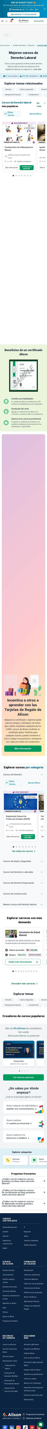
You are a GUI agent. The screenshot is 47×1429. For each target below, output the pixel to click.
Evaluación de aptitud (10, 1367)
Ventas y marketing (31, 1241)
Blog (4, 1308)
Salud (26, 1236)
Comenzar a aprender (26, 167)
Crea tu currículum (9, 1344)
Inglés (5, 1248)
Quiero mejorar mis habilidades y (22, 1107)
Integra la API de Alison (32, 1370)
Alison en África (8, 1317)
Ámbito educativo (19, 45)
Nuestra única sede (10, 1287)
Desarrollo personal (10, 1227)
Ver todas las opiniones (23, 1077)
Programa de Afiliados (32, 1349)
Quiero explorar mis (16, 1136)
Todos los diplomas (31, 1279)
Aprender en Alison (9, 1303)
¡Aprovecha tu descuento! (23, 14)
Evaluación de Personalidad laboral (11, 1382)
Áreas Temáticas (30, 1297)
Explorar (2, 21)
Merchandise (28, 1400)
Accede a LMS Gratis (31, 1344)
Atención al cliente (33, 1418)
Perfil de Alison (29, 1353)
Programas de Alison (10, 1321)
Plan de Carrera (8, 1356)
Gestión (5, 1232)
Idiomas (5, 1236)
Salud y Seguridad (26, 89)
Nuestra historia (8, 1270)
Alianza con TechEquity (32, 1383)
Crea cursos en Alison (32, 1358)
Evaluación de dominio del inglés (11, 1389)
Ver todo (39, 104)
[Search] (5, 19)
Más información (11, 168)
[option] (19, 148)
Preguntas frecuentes (35, 1414)
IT (24, 1227)
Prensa (5, 1312)
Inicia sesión (39, 21)
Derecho (31, 45)
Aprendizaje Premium (31, 1301)
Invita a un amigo (30, 1379)
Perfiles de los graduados (33, 1292)
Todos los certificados (32, 1275)
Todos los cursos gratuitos (33, 1284)
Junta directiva (8, 1275)
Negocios (27, 1232)
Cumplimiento (34, 95)
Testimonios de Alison (32, 1288)
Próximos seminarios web (33, 1395)
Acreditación (28, 1270)
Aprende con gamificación (33, 1374)
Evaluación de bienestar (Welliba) (11, 1374)
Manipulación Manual (13, 95)
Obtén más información (20, 962)
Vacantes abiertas (9, 1291)
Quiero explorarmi (17, 1122)
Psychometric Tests (10, 1361)
